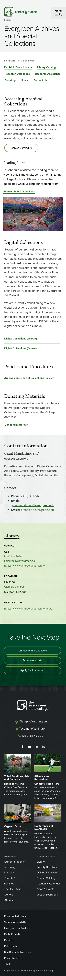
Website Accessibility (15, 922)
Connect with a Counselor (32, 650)
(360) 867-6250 (13, 556)
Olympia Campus (14, 587)
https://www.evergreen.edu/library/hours (28, 609)
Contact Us (40, 80)
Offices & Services (47, 872)
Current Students (14, 862)
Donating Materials (16, 425)
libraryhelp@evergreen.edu (20, 561)
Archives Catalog (19, 148)
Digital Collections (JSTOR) (20, 339)
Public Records (12, 934)
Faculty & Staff (12, 889)
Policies (8, 940)
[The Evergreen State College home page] (33, 706)
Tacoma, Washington (32, 728)
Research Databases (17, 74)
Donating (10, 80)
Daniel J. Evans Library (18, 67)
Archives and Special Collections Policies (29, 378)
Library (7, 20)
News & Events (45, 889)
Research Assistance (48, 74)
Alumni (8, 900)
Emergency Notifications (17, 928)
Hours (24, 80)
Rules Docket (11, 946)
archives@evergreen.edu (37, 510)
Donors (8, 895)
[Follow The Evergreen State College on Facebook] (22, 747)
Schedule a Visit (32, 660)
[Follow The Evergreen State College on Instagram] (36, 747)
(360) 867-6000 (32, 735)
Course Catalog (46, 878)
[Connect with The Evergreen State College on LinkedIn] (43, 747)
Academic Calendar (48, 883)
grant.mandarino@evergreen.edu (32, 505)
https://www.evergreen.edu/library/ (25, 566)
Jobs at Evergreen (47, 895)
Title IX (7, 964)
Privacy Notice (11, 958)
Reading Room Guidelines (19, 191)
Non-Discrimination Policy (17, 952)
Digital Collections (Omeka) (21, 348)
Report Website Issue (15, 916)
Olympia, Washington (33, 721)
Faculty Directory (47, 867)
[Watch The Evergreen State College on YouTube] (29, 747)
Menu (58, 11)
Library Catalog (46, 67)
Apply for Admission (32, 670)
